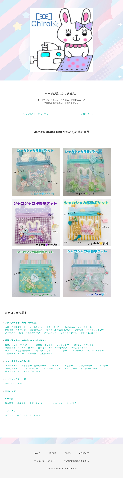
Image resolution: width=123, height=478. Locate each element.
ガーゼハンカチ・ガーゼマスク (52, 348)
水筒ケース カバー (14, 353)
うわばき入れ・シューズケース (77, 327)
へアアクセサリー (52, 368)
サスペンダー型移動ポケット (18, 351)
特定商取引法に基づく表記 (76, 461)
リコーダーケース (68, 333)
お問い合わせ (87, 114)
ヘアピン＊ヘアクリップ (28, 415)
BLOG (68, 453)
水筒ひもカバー (36, 403)
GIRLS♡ (9, 383)
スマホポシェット (32, 371)
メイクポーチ (71, 368)
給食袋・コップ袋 (44, 345)
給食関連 (9, 403)
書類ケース (70, 366)
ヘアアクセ (10, 411)
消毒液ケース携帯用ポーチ (33, 366)
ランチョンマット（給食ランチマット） (75, 345)
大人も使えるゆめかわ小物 (17, 361)
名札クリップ (46, 353)
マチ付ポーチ (11, 368)
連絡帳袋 (79, 330)
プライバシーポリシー (44, 461)
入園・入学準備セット (15, 327)
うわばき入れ (72, 403)
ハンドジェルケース (96, 351)
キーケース (55, 366)
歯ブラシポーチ (12, 371)
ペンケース (78, 351)
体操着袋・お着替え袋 (15, 330)
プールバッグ (50, 333)
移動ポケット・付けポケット (18, 345)
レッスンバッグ (55, 403)
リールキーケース (79, 348)
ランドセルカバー (89, 333)
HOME (37, 453)
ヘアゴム (9, 415)
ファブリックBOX (95, 330)
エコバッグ (10, 391)
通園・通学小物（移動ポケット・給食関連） (26, 340)
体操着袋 (21, 403)
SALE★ (9, 399)
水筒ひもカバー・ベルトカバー (19, 348)
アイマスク (10, 333)
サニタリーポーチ (89, 368)
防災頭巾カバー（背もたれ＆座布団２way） (50, 330)
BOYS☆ (22, 383)
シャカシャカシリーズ (15, 379)
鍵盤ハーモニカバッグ (29, 333)
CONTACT (84, 453)
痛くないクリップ (44, 351)
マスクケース (63, 351)
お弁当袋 (32, 353)
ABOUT (52, 453)
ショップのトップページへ (35, 114)
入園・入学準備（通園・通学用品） (21, 322)
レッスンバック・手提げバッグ (44, 327)
